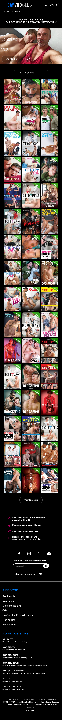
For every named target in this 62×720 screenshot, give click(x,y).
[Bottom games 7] (49, 221)
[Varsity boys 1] (12, 195)
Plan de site (8, 619)
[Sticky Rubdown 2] (31, 117)
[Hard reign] (31, 91)
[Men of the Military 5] (49, 117)
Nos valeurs (8, 601)
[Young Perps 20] (31, 428)
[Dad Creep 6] (31, 402)
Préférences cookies (47, 699)
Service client (9, 596)
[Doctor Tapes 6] (12, 221)
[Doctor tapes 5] (31, 195)
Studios (17, 11)
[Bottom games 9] (12, 117)
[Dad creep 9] (31, 247)
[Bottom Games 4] (12, 324)
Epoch (9, 705)
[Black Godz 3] (31, 480)
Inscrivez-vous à (31, 560)
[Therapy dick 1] (12, 299)
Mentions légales (11, 605)
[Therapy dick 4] (31, 169)
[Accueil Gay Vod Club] (20, 4)
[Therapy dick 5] (49, 91)
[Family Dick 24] (12, 454)
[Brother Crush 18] (12, 428)
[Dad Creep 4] (12, 402)
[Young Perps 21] (49, 376)
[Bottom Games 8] (12, 143)
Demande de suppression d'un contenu (22, 699)
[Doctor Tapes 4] (31, 324)
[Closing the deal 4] (12, 91)
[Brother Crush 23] (49, 247)
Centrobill (17, 705)
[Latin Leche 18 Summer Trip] (49, 454)
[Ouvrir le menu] (4, 3)
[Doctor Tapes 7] (31, 143)
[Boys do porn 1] (49, 273)
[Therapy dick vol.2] (12, 273)
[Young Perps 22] (49, 350)
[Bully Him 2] (49, 324)
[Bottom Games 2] (31, 350)
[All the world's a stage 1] (49, 195)
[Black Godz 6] (12, 350)
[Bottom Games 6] (49, 143)
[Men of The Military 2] (31, 273)
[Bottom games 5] (31, 299)
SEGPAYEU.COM (30, 705)
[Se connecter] (52, 4)
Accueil (7, 11)
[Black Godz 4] (31, 454)
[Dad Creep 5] (31, 376)
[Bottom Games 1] (12, 480)
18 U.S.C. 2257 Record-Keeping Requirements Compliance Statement (31, 702)
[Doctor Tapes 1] (49, 428)
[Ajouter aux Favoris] (28, 59)
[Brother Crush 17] (49, 480)
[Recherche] (46, 4)
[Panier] (57, 4)
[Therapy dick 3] (12, 247)
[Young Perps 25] (49, 299)
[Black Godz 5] (49, 402)
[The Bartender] (31, 221)
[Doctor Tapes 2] (12, 376)
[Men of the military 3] (49, 169)
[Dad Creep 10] (12, 169)
